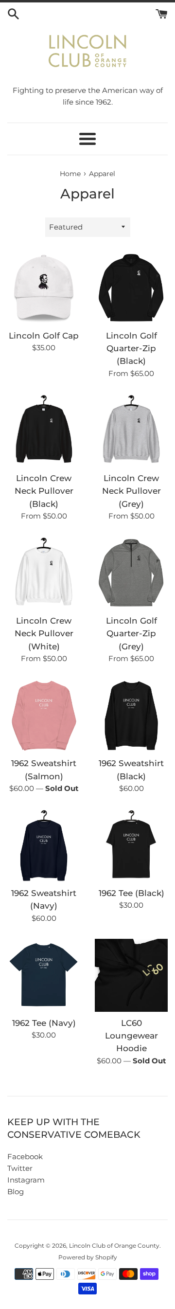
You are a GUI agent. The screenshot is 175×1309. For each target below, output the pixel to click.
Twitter (20, 1168)
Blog (15, 1191)
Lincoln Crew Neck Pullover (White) (44, 633)
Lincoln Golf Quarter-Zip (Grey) (131, 633)
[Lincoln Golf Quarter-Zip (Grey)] (131, 573)
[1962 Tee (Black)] (131, 845)
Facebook (25, 1156)
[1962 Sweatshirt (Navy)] (43, 845)
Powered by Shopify (87, 1257)
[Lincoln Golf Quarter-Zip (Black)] (131, 287)
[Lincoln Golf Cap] (43, 287)
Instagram (26, 1179)
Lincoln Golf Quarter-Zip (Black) (131, 348)
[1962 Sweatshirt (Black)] (131, 715)
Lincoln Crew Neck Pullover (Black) (44, 491)
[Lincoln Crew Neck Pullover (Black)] (43, 430)
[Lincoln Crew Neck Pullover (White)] (43, 573)
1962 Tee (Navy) (44, 1023)
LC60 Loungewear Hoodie (131, 1036)
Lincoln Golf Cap (44, 336)
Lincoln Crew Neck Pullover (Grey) (131, 491)
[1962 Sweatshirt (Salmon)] (43, 715)
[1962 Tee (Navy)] (43, 975)
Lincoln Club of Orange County (114, 1245)
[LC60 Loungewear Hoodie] (131, 975)
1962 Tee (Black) (131, 893)
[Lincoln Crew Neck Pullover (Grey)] (131, 430)
